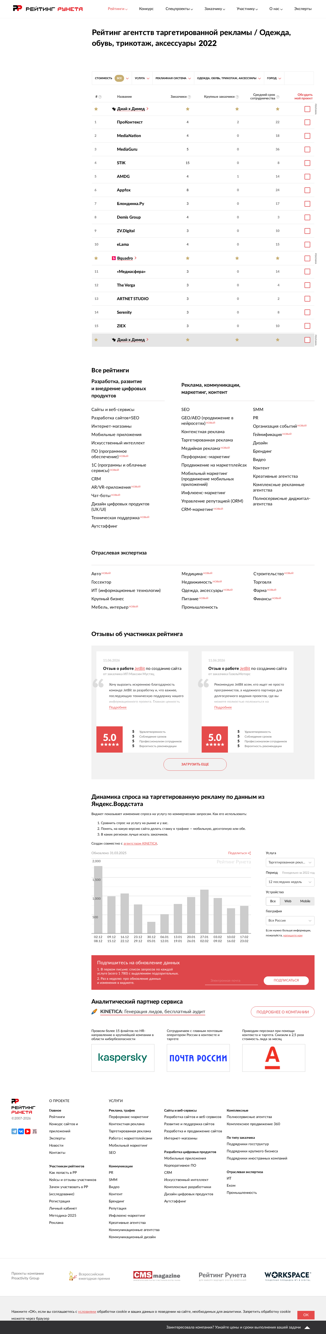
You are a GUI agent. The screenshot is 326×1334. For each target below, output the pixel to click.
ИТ (229, 1178)
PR (111, 1173)
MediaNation (129, 136)
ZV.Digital (126, 231)
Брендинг (116, 1201)
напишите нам (292, 935)
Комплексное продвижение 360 (253, 1124)
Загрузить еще (195, 764)
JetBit (140, 669)
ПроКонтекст (130, 122)
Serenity (124, 312)
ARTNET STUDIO (133, 299)
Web (287, 901)
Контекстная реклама (126, 1124)
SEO (112, 1152)
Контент (116, 1194)
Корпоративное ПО (180, 1165)
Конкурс (146, 9)
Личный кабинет (63, 1208)
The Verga (126, 285)
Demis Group (129, 217)
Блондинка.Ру (130, 204)
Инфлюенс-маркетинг (127, 1215)
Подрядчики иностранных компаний (257, 1158)
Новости (56, 1145)
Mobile (305, 901)
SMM (113, 1180)
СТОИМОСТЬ (108, 78)
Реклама (56, 1223)
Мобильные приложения (185, 1158)
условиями (87, 1311)
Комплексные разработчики (187, 1187)
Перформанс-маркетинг (129, 1117)
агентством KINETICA (140, 843)
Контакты (57, 1152)
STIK (121, 163)
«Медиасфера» (131, 272)
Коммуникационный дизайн (132, 1237)
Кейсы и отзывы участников (72, 1180)
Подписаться (286, 980)
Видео (114, 1187)
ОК (306, 1315)
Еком (231, 1185)
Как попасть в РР (63, 1173)
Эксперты (303, 9)
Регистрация (59, 1201)
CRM (168, 1173)
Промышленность (242, 1193)
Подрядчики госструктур (248, 1144)
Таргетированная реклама (130, 1131)
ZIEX (121, 326)
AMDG (123, 176)
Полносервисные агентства (249, 1117)
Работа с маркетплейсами (130, 1138)
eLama (123, 244)
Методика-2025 (62, 1215)
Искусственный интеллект (186, 1180)
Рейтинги (57, 1117)
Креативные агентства (127, 1223)
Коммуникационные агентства (134, 1230)
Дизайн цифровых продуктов (188, 1194)
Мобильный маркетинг (128, 1145)
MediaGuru (127, 149)
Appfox (124, 190)
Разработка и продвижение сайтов (193, 1131)
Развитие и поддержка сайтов (189, 1124)
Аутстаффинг (175, 1201)
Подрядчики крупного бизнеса (252, 1151)
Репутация (117, 1208)
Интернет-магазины (180, 1138)
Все (273, 901)
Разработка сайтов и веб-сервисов (192, 1117)
